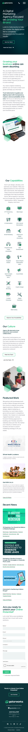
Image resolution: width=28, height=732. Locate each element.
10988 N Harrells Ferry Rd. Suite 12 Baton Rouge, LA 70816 (14, 715)
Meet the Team (7, 47)
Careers (18, 729)
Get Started (14, 694)
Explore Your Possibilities (14, 317)
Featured (20, 531)
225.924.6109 (14, 712)
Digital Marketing (13, 531)
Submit (7, 672)
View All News (7, 600)
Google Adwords (12, 564)
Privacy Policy (11, 729)
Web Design (6, 531)
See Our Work (9, 42)
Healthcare (5, 534)
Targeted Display (7, 595)
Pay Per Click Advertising (9, 566)
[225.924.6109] (19, 3)
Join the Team (7, 360)
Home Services (12, 534)
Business (14, 593)
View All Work (7, 497)
